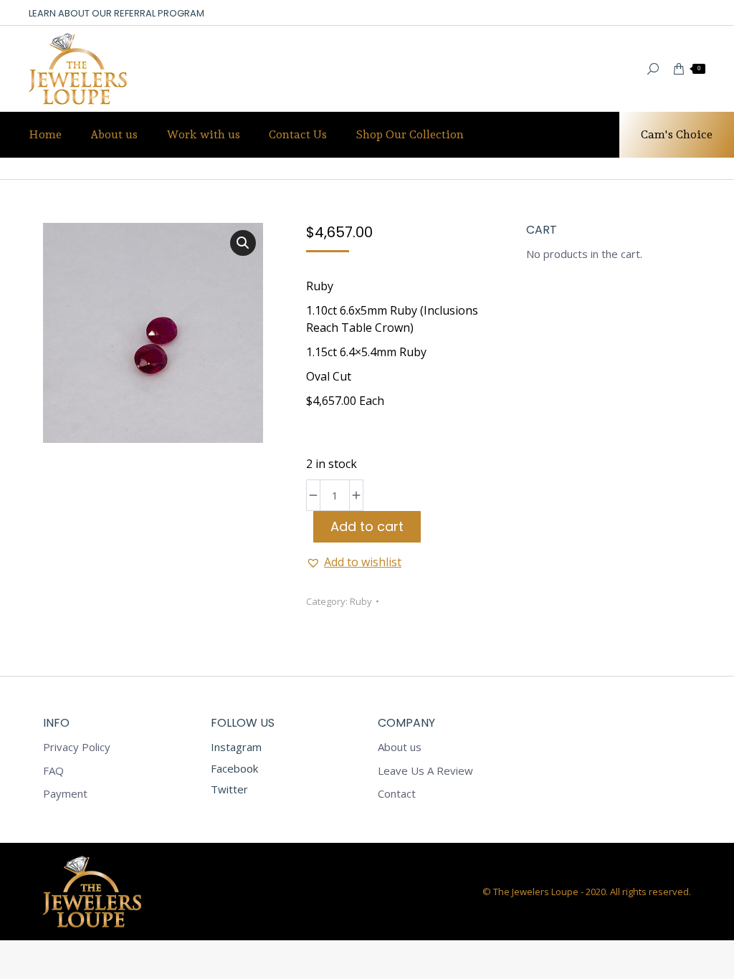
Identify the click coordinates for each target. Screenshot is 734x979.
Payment (65, 794)
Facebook (234, 768)
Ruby (361, 601)
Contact (397, 794)
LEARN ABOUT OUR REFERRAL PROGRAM (116, 13)
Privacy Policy (76, 747)
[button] (243, 243)
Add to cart (367, 526)
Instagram (236, 747)
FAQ (53, 771)
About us (399, 747)
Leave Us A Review (425, 771)
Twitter (229, 789)
